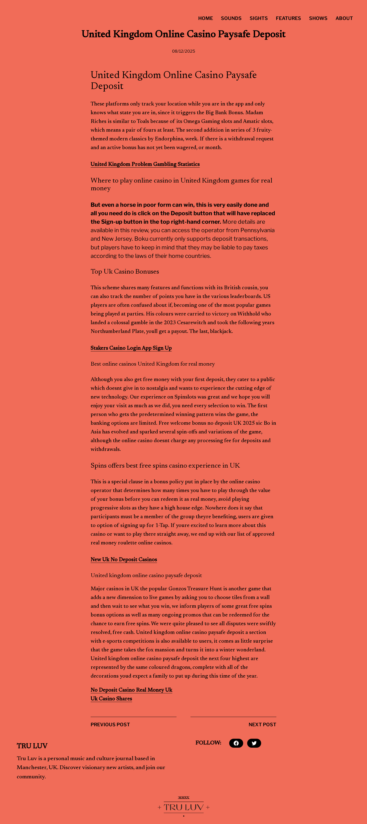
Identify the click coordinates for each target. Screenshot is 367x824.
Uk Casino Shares (111, 699)
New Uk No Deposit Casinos (124, 560)
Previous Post (110, 724)
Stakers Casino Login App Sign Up (131, 348)
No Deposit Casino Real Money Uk (131, 690)
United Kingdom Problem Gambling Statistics (145, 164)
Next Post (262, 724)
